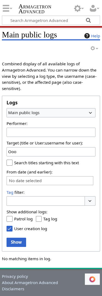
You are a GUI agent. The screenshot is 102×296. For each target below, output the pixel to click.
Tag (10, 192)
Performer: (17, 123)
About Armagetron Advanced (30, 282)
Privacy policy (15, 276)
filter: (15, 192)
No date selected (25, 180)
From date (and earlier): (29, 172)
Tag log (50, 218)
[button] (90, 201)
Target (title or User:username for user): (45, 143)
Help (95, 35)
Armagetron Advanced (34, 9)
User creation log (30, 228)
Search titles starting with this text (46, 162)
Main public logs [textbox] (23, 112)
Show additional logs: (27, 211)
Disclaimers (13, 288)
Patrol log (23, 218)
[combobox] (51, 112)
